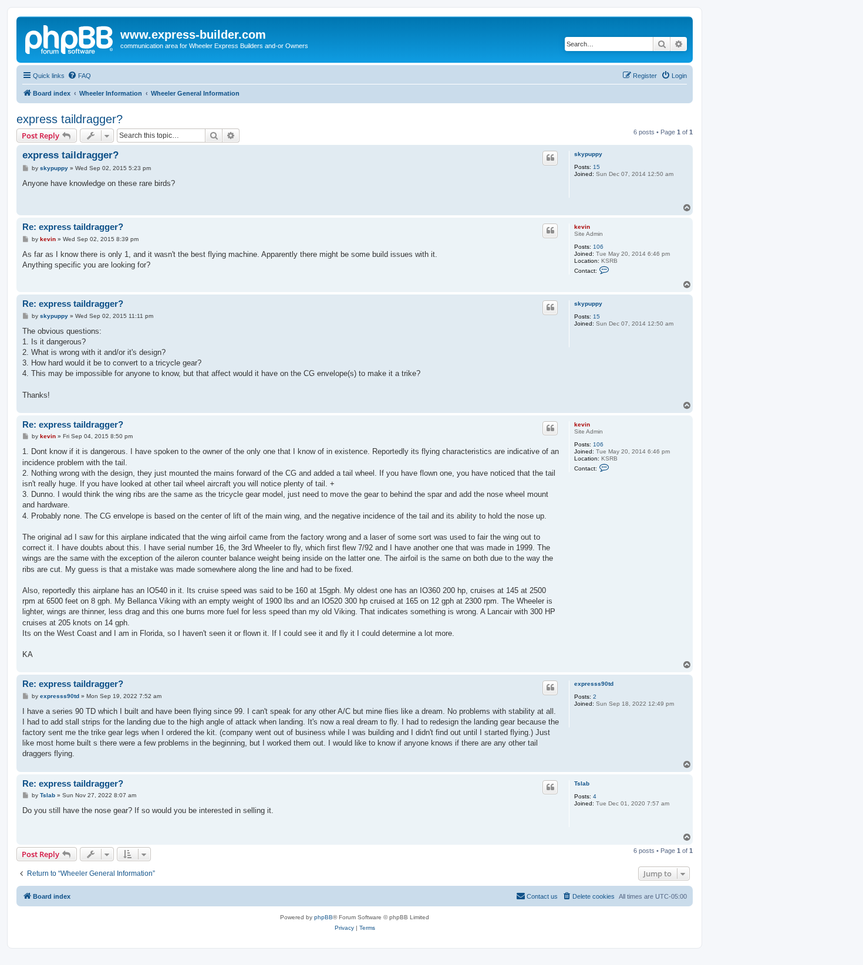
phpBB (323, 917)
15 (596, 167)
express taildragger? (69, 119)
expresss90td (593, 683)
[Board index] (69, 38)
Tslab (581, 783)
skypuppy (588, 154)
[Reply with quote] (550, 158)
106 (598, 246)
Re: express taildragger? (72, 227)
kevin (582, 227)
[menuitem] (79, 76)
